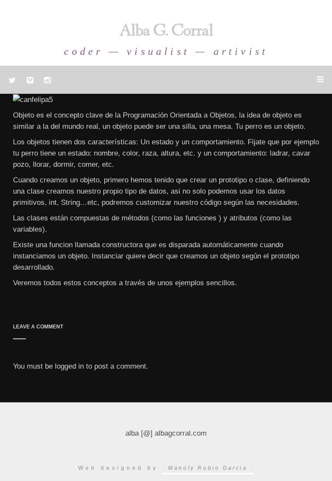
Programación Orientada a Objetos (179, 115)
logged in (69, 366)
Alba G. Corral (166, 32)
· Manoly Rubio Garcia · (208, 468)
